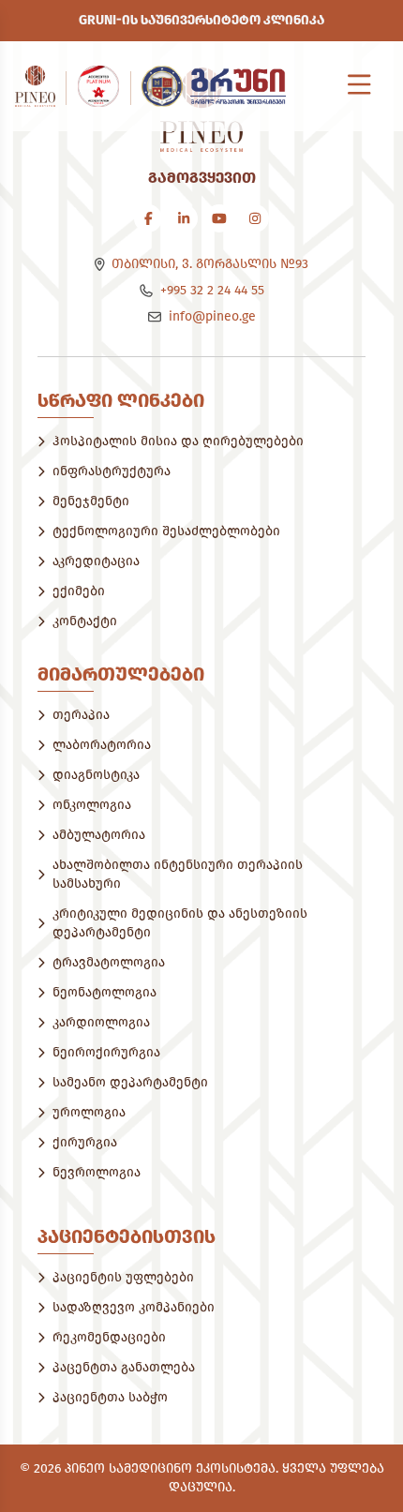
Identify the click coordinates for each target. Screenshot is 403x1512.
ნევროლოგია (96, 1172)
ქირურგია (84, 1142)
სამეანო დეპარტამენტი (130, 1082)
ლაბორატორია (101, 745)
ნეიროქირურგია (106, 1052)
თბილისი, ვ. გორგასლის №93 (210, 264)
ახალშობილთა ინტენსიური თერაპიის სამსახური (177, 874)
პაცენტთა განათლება (123, 1367)
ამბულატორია (98, 835)
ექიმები (78, 591)
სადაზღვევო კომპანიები (133, 1307)
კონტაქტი (84, 621)
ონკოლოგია (91, 805)
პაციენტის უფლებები (123, 1277)
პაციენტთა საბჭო (110, 1397)
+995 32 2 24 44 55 (212, 290)
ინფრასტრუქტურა (111, 471)
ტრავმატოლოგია (108, 962)
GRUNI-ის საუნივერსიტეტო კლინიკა (201, 20)
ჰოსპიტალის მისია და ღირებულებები (178, 441)
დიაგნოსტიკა (96, 775)
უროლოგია (89, 1112)
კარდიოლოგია (101, 1022)
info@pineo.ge (212, 316)
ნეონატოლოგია (104, 992)
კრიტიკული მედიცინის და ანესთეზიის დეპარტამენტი (179, 923)
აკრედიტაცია (96, 561)
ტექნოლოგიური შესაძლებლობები (166, 531)
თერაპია (81, 715)
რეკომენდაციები (109, 1337)
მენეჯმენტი (90, 501)
